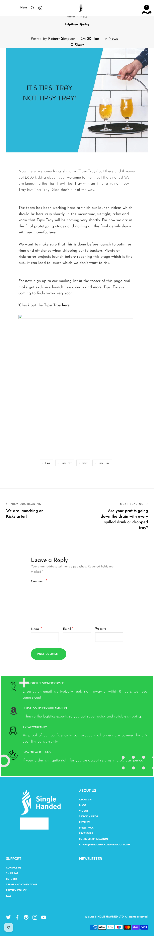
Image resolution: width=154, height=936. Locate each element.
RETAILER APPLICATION (93, 839)
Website (100, 628)
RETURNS (11, 879)
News (113, 39)
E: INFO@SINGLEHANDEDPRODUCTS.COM (104, 845)
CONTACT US (13, 868)
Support (13, 859)
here (66, 305)
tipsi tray (66, 463)
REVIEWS (84, 822)
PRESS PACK (86, 828)
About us (87, 791)
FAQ (8, 896)
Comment (39, 581)
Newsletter (90, 859)
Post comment (48, 654)
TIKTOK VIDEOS (88, 816)
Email (68, 628)
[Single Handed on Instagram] (34, 917)
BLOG (82, 805)
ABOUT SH (85, 800)
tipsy (84, 463)
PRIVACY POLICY (16, 890)
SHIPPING (12, 873)
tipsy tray (103, 463)
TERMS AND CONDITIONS (21, 885)
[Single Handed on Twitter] (8, 917)
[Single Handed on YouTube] (43, 917)
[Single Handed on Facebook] (17, 917)
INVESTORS (86, 833)
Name (36, 628)
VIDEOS (83, 811)
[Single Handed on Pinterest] (26, 917)
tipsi (47, 463)
